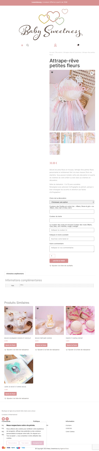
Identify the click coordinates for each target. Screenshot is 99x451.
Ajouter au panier (59, 261)
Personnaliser (12, 443)
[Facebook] (3, 418)
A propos (68, 425)
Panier (4, 428)
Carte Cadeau (70, 431)
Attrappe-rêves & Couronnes (72, 52)
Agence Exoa (64, 448)
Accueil (52, 52)
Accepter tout (37, 443)
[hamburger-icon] (22, 45)
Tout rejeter (25, 443)
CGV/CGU (69, 428)
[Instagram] (7, 418)
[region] (25, 434)
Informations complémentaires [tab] (15, 273)
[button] (28, 45)
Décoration (58, 52)
